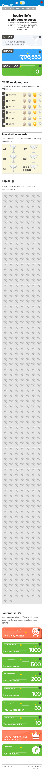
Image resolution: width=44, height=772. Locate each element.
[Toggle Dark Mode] (22, 2)
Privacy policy (7, 766)
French (6, 8)
